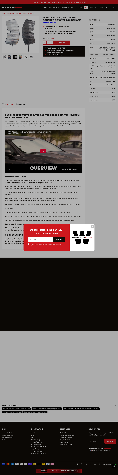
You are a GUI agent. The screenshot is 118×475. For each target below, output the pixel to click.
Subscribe (59, 239)
